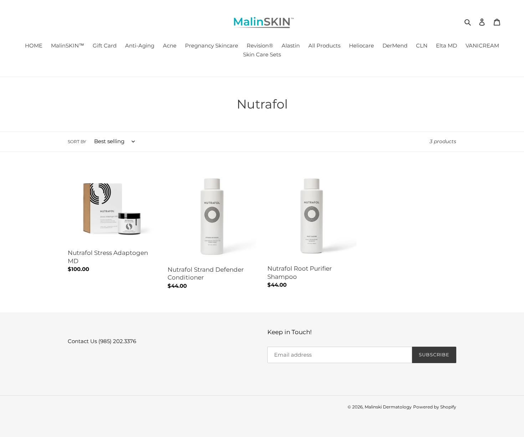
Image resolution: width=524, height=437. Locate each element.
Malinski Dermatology (388, 407)
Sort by (77, 141)
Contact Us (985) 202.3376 (102, 341)
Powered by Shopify (434, 407)
